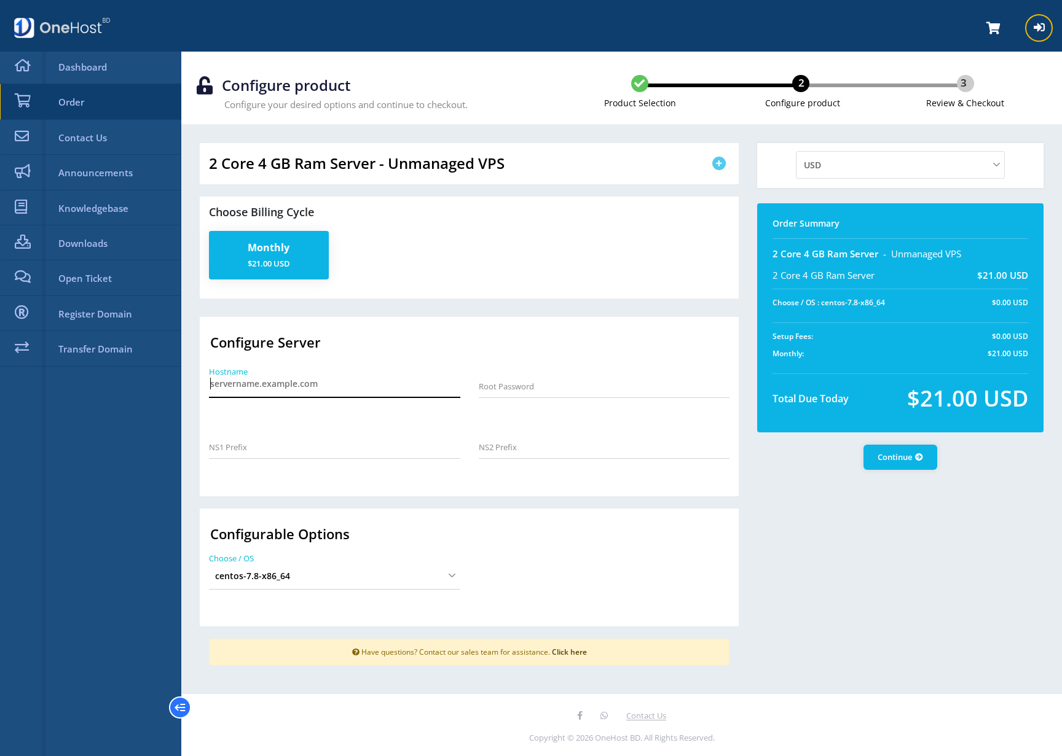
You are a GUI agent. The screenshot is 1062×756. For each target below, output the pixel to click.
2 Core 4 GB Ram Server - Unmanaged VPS (357, 163)
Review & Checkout (965, 103)
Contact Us (646, 715)
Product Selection (640, 103)
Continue (895, 456)
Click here (569, 652)
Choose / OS (231, 558)
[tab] (469, 163)
